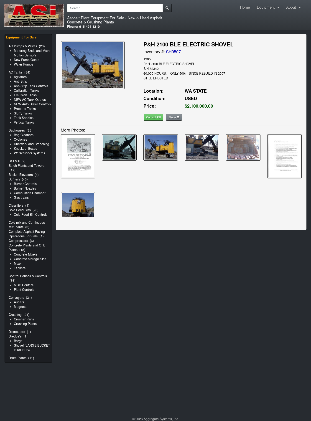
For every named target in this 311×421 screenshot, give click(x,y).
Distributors (20, 331)
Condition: (154, 98)
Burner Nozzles (25, 188)
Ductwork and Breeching (31, 144)
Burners (18, 179)
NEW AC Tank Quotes (30, 99)
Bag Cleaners (23, 134)
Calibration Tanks (26, 90)
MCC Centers (23, 285)
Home (245, 7)
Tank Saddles (23, 117)
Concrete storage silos (30, 258)
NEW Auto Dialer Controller (33, 104)
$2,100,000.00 (199, 106)
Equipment (267, 7)
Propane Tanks (25, 108)
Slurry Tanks (23, 113)
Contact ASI (153, 117)
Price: (149, 106)
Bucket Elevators (24, 174)
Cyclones (20, 139)
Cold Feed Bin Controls (30, 214)
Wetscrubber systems (29, 153)
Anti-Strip (20, 81)
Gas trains (21, 197)
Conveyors (20, 297)
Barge (18, 340)
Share (172, 117)
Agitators (20, 76)
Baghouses (21, 130)
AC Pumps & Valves (27, 46)
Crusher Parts (24, 319)
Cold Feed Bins (23, 210)
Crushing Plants (25, 323)
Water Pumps (23, 64)
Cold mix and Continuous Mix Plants (27, 224)
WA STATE (196, 91)
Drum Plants (21, 357)
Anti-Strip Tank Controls (31, 86)
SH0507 (173, 51)
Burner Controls (25, 183)
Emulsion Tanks (25, 95)
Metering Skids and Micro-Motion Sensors (33, 52)
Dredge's (18, 336)
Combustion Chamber (30, 192)
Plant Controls (24, 289)
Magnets (20, 306)
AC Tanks (19, 72)
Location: (153, 91)
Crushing (19, 314)
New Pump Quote (26, 59)
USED (191, 98)
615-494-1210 (83, 26)
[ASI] (33, 6)
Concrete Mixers (26, 254)
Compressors (21, 240)
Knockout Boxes (25, 148)
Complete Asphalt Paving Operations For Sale (27, 233)
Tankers (19, 268)
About (292, 7)
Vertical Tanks (24, 122)
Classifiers (19, 205)
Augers (19, 302)
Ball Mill (17, 161)
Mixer (18, 263)
